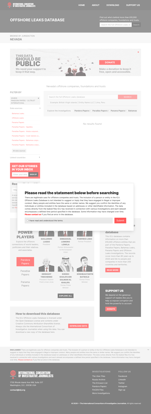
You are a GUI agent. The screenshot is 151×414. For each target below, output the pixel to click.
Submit (120, 220)
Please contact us (33, 214)
